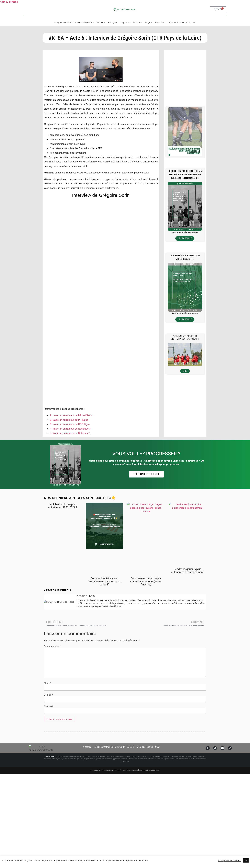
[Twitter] (215, 748)
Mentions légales (145, 747)
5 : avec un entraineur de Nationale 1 (70, 433)
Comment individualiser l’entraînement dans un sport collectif (104, 581)
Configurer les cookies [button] (229, 860)
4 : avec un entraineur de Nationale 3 (70, 428)
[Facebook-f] (208, 748)
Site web (49, 706)
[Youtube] (222, 748)
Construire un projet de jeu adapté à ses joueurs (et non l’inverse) (145, 581)
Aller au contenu (9, 1)
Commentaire (52, 646)
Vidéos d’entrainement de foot (181, 22)
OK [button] (246, 860)
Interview (159, 22)
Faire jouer (113, 22)
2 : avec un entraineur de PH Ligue (69, 420)
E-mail (48, 695)
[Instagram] (230, 748)
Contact (130, 747)
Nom (47, 683)
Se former (137, 22)
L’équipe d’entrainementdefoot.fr (109, 747)
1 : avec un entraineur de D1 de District (71, 415)
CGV (157, 747)
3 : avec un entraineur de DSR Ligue (70, 424)
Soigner (148, 22)
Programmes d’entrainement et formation (74, 22)
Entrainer (100, 22)
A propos (87, 747)
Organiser (125, 22)
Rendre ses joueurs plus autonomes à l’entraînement (187, 570)
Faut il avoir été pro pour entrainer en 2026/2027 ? (62, 506)
